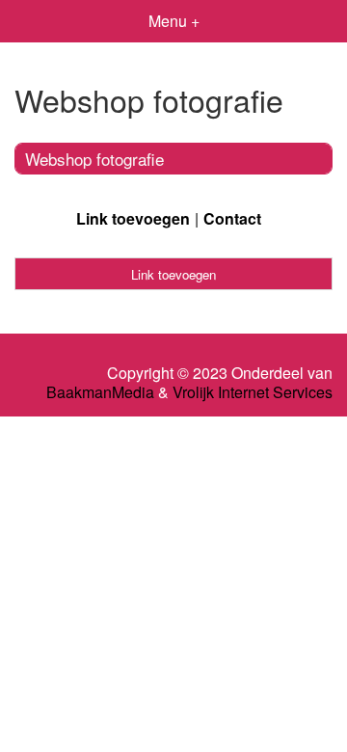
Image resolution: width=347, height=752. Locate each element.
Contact (232, 218)
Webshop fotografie (94, 159)
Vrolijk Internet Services (253, 392)
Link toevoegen (133, 218)
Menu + (174, 21)
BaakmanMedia (100, 392)
